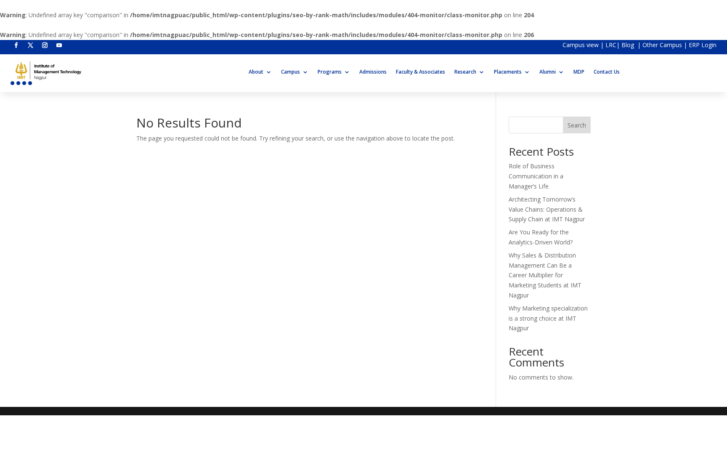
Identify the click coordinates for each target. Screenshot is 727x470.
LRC (610, 45)
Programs (330, 72)
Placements (508, 72)
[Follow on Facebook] (16, 45)
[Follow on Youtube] (58, 45)
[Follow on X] (30, 45)
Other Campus (663, 45)
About (256, 72)
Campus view (580, 45)
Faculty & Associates (420, 72)
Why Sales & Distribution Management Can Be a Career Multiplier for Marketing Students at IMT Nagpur (545, 275)
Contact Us (607, 72)
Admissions (373, 72)
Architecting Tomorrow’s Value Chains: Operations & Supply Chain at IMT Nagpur (547, 209)
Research (465, 72)
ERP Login (702, 45)
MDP (578, 72)
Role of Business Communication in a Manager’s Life (536, 176)
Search (577, 125)
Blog (628, 45)
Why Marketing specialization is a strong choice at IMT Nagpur (548, 318)
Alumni (547, 72)
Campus (290, 72)
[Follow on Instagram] (44, 45)
